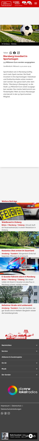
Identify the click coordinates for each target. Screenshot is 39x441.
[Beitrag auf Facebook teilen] (14, 53)
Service (5, 351)
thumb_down (27, 436)
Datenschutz (17, 406)
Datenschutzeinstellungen (11, 409)
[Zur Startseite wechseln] (6, 4)
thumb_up (34, 436)
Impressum (5, 406)
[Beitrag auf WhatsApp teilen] (10, 53)
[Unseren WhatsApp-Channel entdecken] (2, 413)
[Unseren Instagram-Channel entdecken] (8, 413)
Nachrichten (7, 345)
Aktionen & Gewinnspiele (12, 357)
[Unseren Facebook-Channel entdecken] (5, 413)
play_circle (30, 436)
